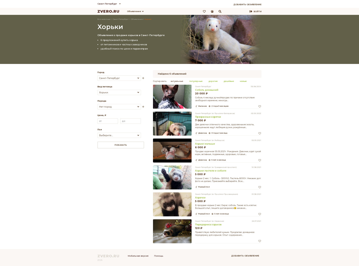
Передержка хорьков (208, 224)
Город (100, 72)
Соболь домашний (206, 90)
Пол (99, 129)
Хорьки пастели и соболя (210, 170)
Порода (101, 101)
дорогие (213, 81)
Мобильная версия (138, 256)
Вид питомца (104, 86)
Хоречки (200, 197)
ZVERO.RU (108, 11)
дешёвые (229, 81)
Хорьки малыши (205, 143)
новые (243, 81)
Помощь (158, 256)
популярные (196, 81)
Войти (258, 11)
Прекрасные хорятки (208, 117)
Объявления (134, 11)
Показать (121, 145)
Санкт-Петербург (107, 4)
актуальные (177, 81)
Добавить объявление (245, 256)
